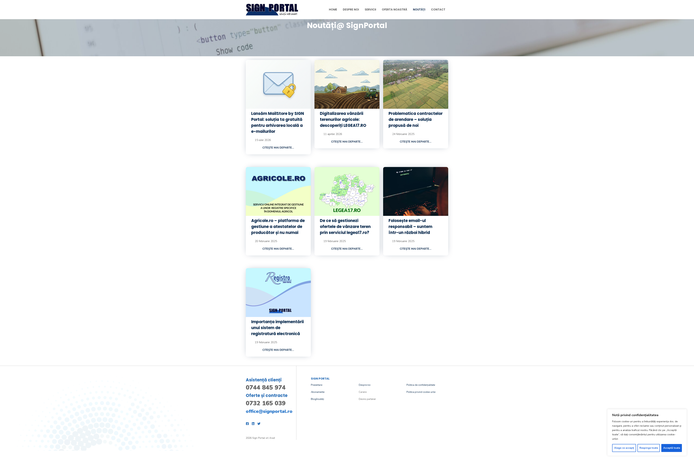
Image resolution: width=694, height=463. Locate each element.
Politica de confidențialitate (420, 385)
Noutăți (419, 9)
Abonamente (317, 392)
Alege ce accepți (624, 448)
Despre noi (364, 385)
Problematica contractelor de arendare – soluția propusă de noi (416, 119)
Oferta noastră (394, 9)
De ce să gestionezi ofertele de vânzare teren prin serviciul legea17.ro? (345, 226)
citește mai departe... (278, 147)
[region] (647, 432)
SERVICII (370, 9)
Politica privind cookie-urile (420, 392)
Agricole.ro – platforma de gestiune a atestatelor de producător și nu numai (278, 226)
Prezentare (316, 385)
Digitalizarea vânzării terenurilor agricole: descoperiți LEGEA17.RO (343, 119)
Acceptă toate (671, 448)
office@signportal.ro (269, 411)
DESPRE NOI (351, 9)
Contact (438, 9)
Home (333, 9)
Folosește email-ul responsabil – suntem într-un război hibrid (410, 226)
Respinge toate (648, 448)
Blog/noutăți (317, 399)
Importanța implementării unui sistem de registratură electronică (277, 328)
